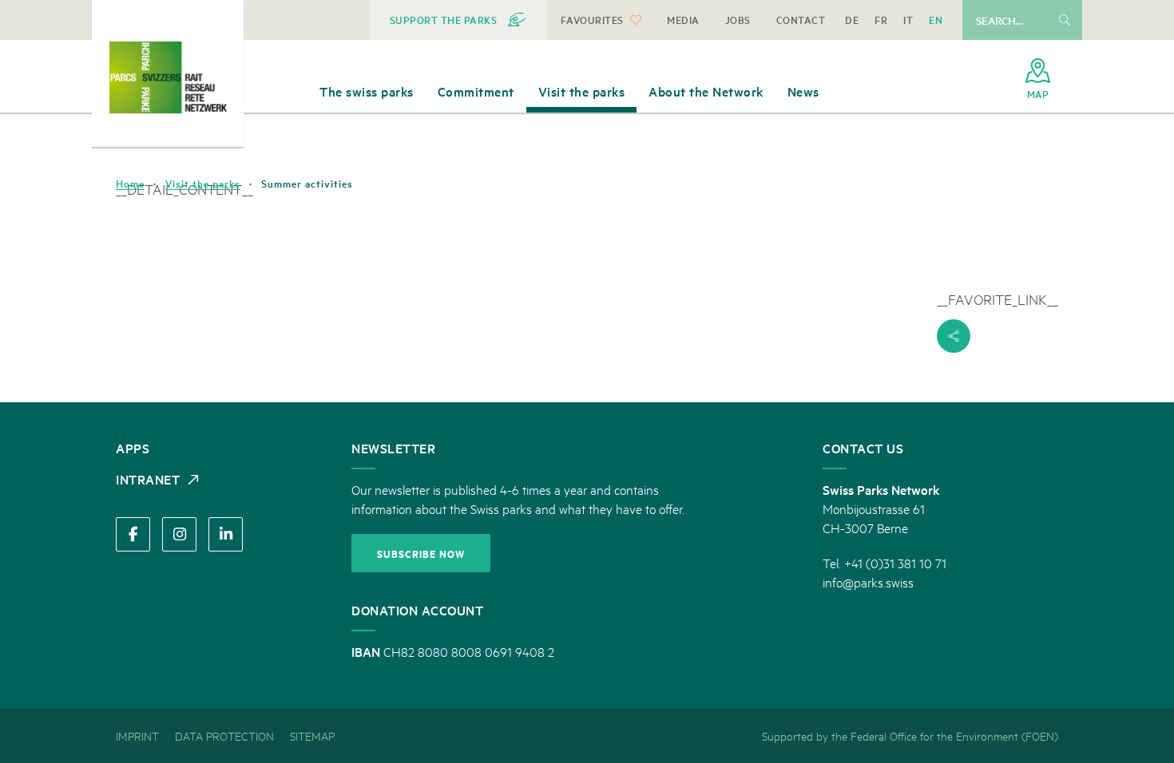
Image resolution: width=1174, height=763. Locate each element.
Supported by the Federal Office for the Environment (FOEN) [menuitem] (910, 735)
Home (130, 183)
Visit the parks (202, 183)
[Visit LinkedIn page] (225, 534)
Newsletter (393, 448)
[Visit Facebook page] (133, 534)
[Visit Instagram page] (179, 534)
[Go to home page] (168, 77)
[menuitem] (458, 20)
